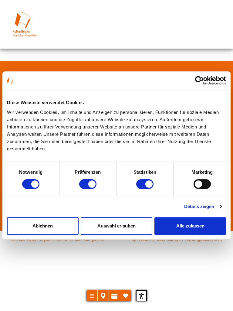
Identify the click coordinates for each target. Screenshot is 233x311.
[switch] (87, 184)
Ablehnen (42, 225)
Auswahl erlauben (116, 225)
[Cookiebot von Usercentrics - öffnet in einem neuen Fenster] (199, 80)
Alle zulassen (190, 225)
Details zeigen (199, 206)
